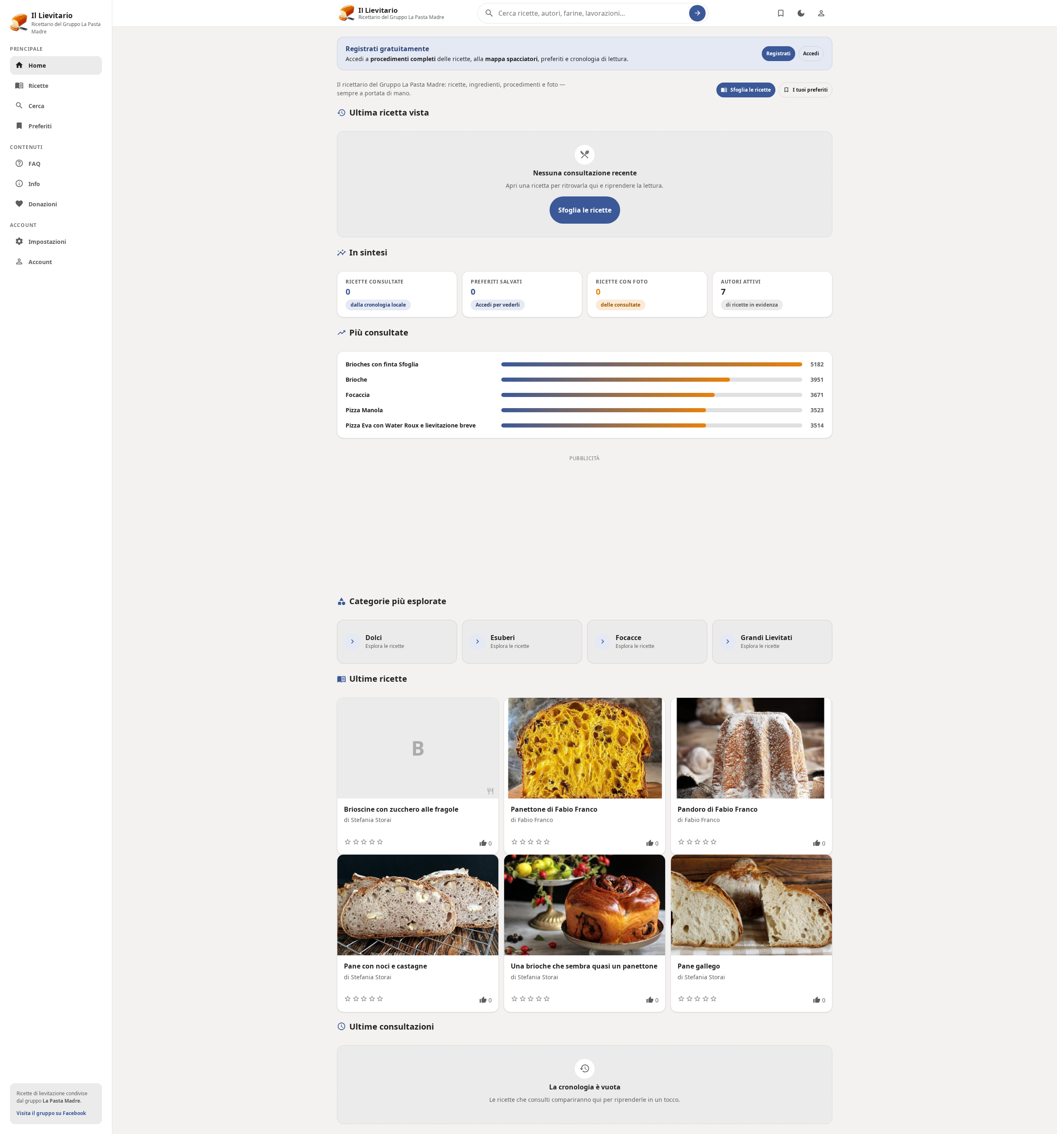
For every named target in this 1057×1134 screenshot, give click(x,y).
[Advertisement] (584, 521)
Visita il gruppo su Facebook (51, 1113)
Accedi (811, 53)
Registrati (778, 53)
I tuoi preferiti (805, 89)
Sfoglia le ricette (746, 89)
